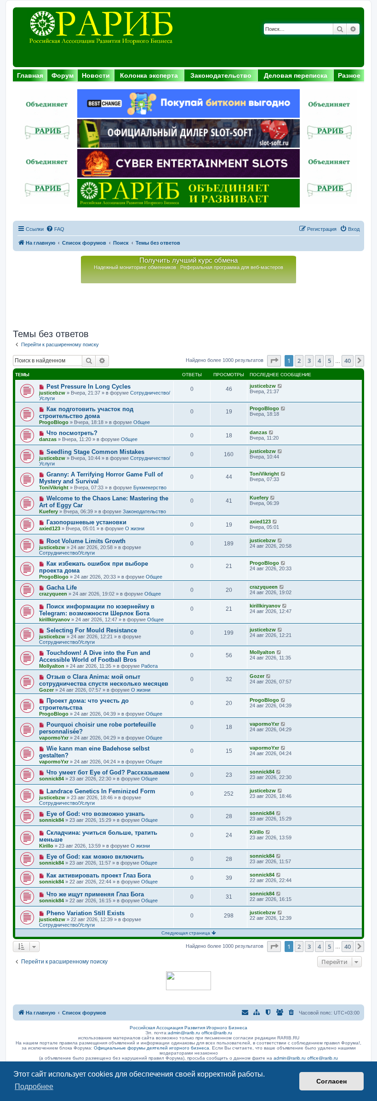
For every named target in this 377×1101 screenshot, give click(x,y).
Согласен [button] (331, 1081)
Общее (141, 422)
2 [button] (299, 360)
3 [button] (309, 360)
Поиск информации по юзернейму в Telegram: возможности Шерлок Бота (96, 610)
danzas (48, 439)
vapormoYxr (54, 737)
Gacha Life (61, 587)
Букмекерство (149, 487)
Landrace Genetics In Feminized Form (100, 791)
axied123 (49, 528)
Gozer (46, 690)
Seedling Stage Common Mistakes (95, 451)
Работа (149, 666)
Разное (349, 75)
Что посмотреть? (71, 433)
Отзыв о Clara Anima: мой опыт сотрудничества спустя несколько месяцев (103, 680)
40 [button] (347, 360)
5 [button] (329, 360)
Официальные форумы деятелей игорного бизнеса (151, 1047)
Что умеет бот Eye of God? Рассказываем (108, 772)
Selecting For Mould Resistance (91, 630)
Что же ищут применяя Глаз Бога (95, 894)
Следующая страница (186, 932)
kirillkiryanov (54, 619)
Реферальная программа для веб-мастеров (231, 267)
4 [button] (319, 360)
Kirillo (46, 846)
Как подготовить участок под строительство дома (86, 412)
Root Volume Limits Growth (86, 541)
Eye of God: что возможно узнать (95, 813)
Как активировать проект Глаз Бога (98, 875)
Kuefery (48, 511)
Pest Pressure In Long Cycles (88, 386)
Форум (62, 75)
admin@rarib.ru (184, 1032)
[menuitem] (55, 229)
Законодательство (220, 75)
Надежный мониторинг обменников (135, 267)
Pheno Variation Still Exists (85, 913)
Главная (30, 75)
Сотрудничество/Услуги (67, 553)
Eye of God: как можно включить (95, 856)
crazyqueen (53, 593)
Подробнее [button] (34, 1086)
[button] (274, 360)
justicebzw (52, 393)
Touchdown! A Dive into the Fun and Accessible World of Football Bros (94, 656)
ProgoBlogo (54, 422)
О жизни (134, 528)
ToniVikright (54, 487)
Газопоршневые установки (86, 522)
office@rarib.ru (216, 1032)
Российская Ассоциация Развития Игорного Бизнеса (188, 1027)
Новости (96, 75)
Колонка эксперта (149, 75)
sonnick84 (51, 778)
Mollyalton (51, 666)
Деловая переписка (295, 75)
